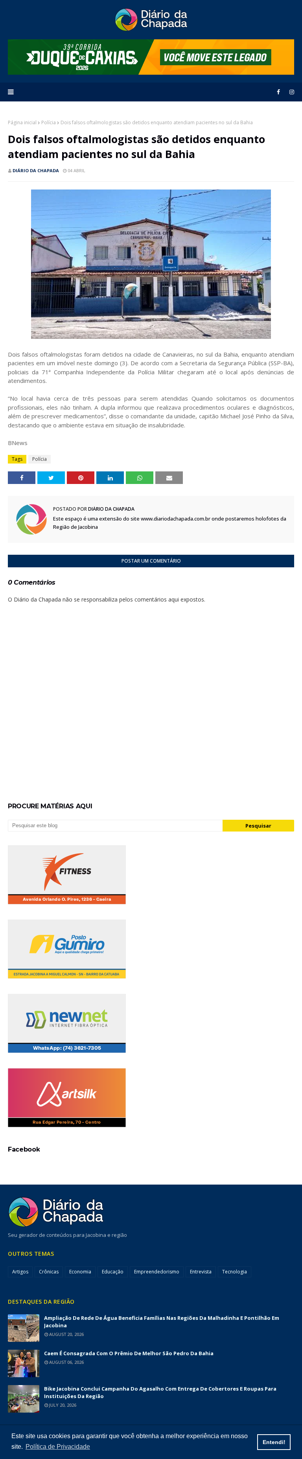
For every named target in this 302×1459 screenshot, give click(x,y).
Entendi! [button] (274, 1442)
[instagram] (290, 92)
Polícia (48, 122)
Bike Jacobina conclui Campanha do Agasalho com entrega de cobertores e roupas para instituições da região (160, 1392)
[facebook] (278, 92)
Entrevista (201, 1271)
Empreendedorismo (156, 1271)
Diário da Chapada (36, 170)
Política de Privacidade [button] (58, 1446)
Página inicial (22, 122)
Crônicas (49, 1271)
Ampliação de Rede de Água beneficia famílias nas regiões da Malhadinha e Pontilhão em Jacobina (161, 1321)
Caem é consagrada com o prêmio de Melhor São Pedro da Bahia (129, 1353)
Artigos (20, 1271)
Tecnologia (234, 1271)
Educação (112, 1271)
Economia (80, 1271)
